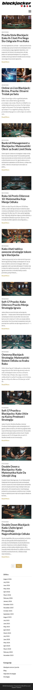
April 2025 (6, 630)
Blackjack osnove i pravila (11, 667)
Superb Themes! (16, 687)
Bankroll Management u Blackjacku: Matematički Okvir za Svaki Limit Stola (16, 146)
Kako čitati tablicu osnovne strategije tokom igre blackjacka (16, 251)
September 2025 (8, 614)
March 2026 (7, 595)
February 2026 (8, 598)
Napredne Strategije (9, 673)
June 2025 (6, 623)
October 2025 (7, 611)
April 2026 (6, 592)
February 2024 (8, 652)
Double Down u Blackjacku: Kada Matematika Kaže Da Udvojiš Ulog (14, 471)
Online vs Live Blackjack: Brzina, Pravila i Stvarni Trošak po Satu (16, 91)
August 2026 (7, 579)
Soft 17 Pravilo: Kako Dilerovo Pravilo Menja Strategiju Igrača (15, 304)
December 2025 (8, 604)
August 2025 (7, 617)
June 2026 (6, 585)
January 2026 (7, 601)
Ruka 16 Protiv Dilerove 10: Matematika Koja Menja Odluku (15, 199)
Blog (4, 670)
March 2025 (7, 633)
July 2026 (6, 582)
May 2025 (6, 626)
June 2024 (6, 639)
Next (18, 566)
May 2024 (6, 642)
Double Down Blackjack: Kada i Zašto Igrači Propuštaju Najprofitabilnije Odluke (16, 529)
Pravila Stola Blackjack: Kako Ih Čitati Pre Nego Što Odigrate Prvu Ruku (15, 38)
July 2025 (6, 620)
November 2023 (8, 655)
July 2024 (6, 636)
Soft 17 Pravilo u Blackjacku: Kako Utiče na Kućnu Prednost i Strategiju (15, 415)
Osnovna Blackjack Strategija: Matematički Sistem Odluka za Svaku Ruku (15, 359)
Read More (5, 62)
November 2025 (8, 607)
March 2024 (7, 649)
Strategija (6, 677)
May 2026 (6, 588)
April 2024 (6, 646)
